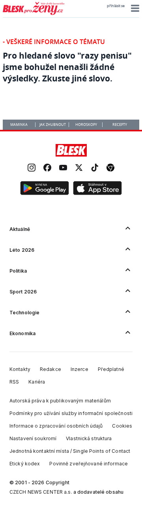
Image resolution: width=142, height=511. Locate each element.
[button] (134, 8)
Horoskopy (86, 124)
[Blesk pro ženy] (33, 13)
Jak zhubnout (52, 124)
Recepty (119, 124)
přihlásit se (116, 6)
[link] (31, 168)
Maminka (19, 124)
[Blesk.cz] (71, 150)
